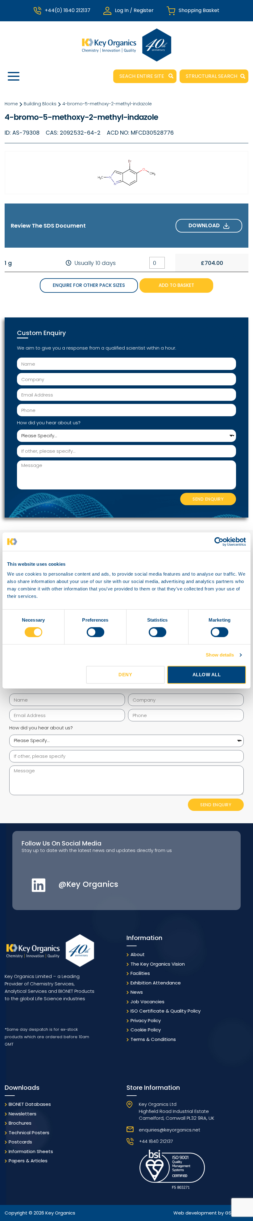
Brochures (20, 1123)
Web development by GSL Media (210, 1213)
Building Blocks (40, 104)
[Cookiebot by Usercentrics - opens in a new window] (219, 541)
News (137, 992)
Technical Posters (29, 1132)
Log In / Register (134, 10)
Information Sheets (31, 1151)
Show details (220, 654)
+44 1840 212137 (156, 1141)
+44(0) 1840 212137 (67, 10)
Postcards (20, 1142)
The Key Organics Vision (158, 964)
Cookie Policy (146, 1029)
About (138, 954)
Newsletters (22, 1113)
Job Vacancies (147, 1001)
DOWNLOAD (206, 225)
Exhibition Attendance (156, 983)
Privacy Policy (146, 1020)
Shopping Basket (199, 10)
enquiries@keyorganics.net (169, 1130)
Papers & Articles (28, 1160)
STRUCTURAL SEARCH (211, 76)
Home (11, 104)
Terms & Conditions (153, 1039)
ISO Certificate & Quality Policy (166, 1011)
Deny (125, 674)
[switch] (95, 632)
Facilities (140, 973)
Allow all (207, 674)
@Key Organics (88, 884)
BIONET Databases (30, 1104)
